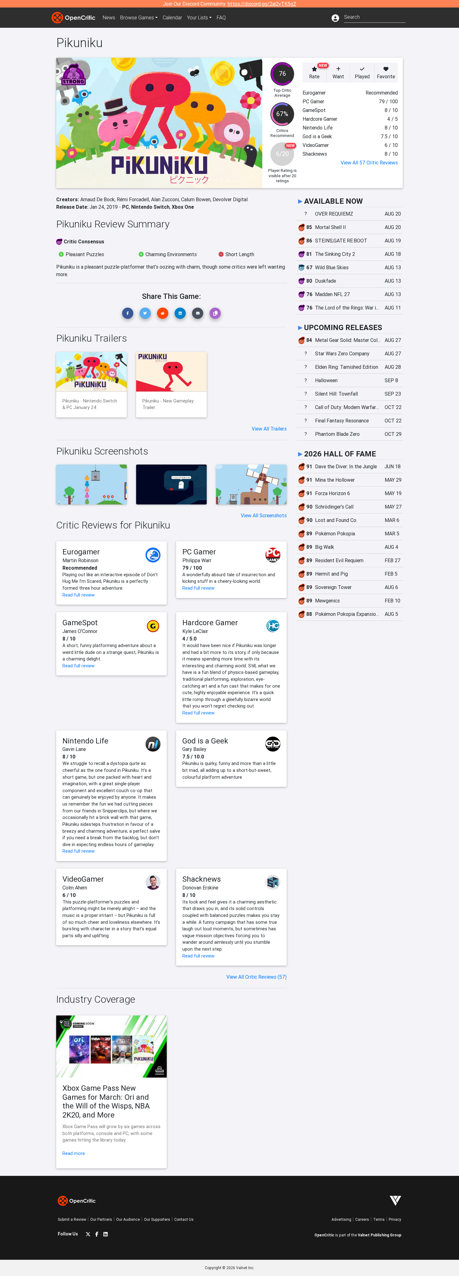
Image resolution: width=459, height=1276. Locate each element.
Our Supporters (157, 1219)
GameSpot (80, 622)
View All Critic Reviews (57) (256, 977)
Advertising (341, 1219)
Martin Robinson (80, 560)
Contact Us (184, 1219)
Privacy (395, 1219)
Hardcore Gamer (210, 622)
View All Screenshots (264, 515)
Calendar (172, 17)
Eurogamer (81, 551)
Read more (73, 1153)
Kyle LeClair (195, 631)
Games (137, 17)
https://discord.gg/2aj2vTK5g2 (262, 4)
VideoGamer (83, 879)
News (109, 17)
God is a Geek (205, 740)
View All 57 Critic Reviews (369, 162)
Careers (362, 1219)
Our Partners (101, 1219)
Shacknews (201, 879)
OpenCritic (324, 1235)
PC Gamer (199, 551)
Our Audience (128, 1219)
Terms (379, 1219)
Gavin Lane (74, 749)
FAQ (221, 17)
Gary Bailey (194, 749)
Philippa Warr (196, 560)
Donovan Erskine (200, 887)
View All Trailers (269, 429)
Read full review (78, 595)
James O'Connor (79, 631)
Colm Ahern (74, 887)
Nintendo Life (85, 740)
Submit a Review (72, 1219)
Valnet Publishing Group (379, 1235)
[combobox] (375, 16)
